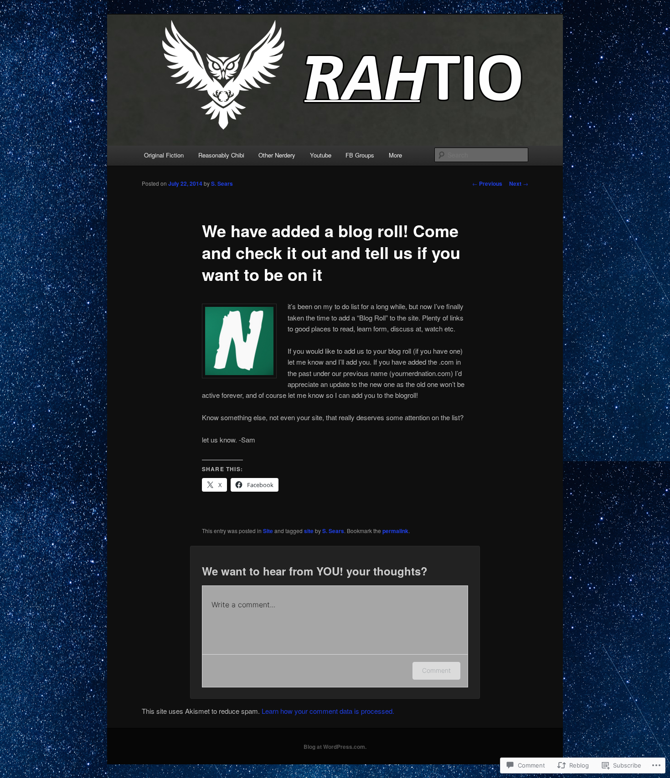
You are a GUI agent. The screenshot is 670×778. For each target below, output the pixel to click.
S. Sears (222, 183)
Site (268, 531)
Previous (487, 183)
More (395, 155)
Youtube (320, 155)
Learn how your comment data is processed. (328, 711)
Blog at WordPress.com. (335, 746)
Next (518, 183)
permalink (395, 531)
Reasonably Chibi (221, 155)
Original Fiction (164, 155)
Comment (436, 670)
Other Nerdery (276, 155)
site (309, 531)
